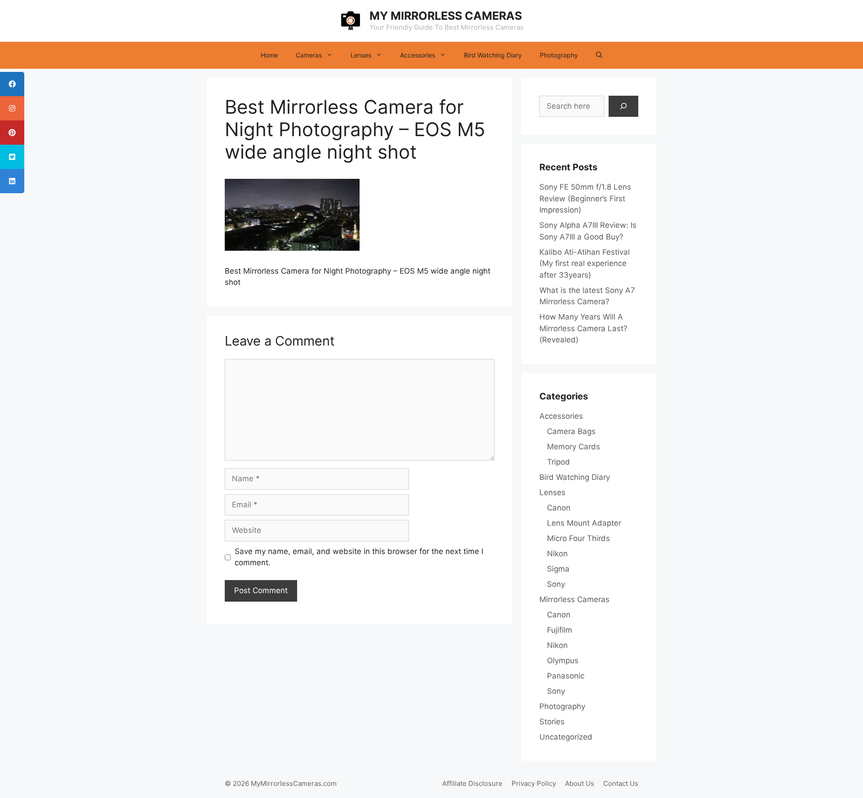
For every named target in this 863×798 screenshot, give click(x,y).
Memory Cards (573, 446)
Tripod (558, 461)
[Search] (623, 106)
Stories (552, 721)
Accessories (417, 55)
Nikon (557, 553)
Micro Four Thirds (578, 538)
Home (269, 55)
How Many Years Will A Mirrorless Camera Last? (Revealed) (583, 328)
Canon (558, 507)
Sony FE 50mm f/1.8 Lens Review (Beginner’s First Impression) (585, 198)
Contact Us (620, 783)
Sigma (558, 568)
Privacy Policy (534, 783)
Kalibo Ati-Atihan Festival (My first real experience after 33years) (584, 263)
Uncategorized (565, 736)
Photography (559, 55)
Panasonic (565, 675)
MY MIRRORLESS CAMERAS (445, 15)
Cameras (309, 55)
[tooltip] (12, 84)
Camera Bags (571, 431)
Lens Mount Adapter (584, 523)
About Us (579, 783)
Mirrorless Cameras (574, 599)
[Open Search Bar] (599, 55)
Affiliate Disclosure (472, 783)
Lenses (361, 55)
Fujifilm (559, 629)
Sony (556, 584)
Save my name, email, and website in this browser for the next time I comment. (359, 557)
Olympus (562, 660)
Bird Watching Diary (493, 55)
